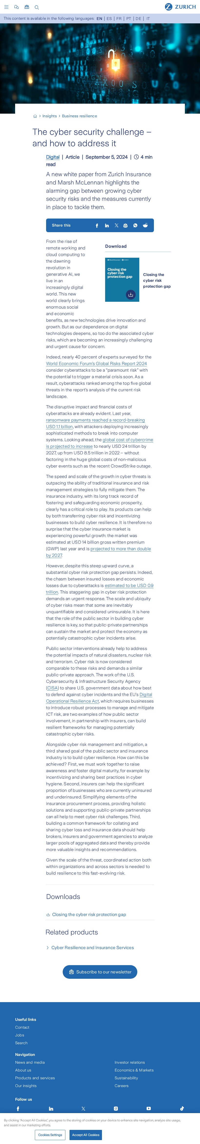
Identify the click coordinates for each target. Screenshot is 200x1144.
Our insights (26, 1086)
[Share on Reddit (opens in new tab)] (145, 225)
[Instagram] (116, 1108)
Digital (53, 157)
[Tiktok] (182, 1108)
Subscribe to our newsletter (103, 972)
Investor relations (130, 1062)
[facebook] (97, 225)
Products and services (35, 1078)
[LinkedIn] (107, 225)
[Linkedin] (51, 1108)
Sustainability (126, 1078)
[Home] (180, 6)
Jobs (19, 1035)
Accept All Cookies (85, 1135)
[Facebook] (18, 1108)
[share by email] (126, 225)
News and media (30, 1062)
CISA (52, 688)
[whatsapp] (136, 225)
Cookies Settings (50, 1135)
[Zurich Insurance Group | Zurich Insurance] (37, 116)
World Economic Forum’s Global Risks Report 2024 (96, 363)
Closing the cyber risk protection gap (89, 914)
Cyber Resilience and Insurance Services (92, 947)
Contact (22, 1027)
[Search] (37, 7)
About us (23, 1070)
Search (21, 1043)
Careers (122, 1086)
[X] (116, 225)
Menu (7, 7)
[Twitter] (83, 1109)
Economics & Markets (134, 1070)
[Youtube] (149, 1108)
